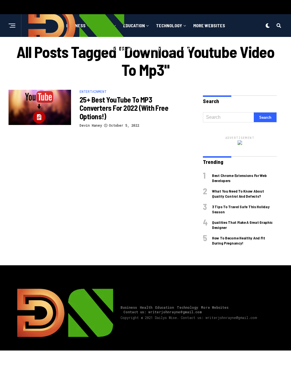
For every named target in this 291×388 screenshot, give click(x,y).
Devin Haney (91, 125)
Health (146, 307)
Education (134, 25)
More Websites (209, 25)
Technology (169, 25)
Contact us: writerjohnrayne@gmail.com (146, 48)
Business (128, 307)
